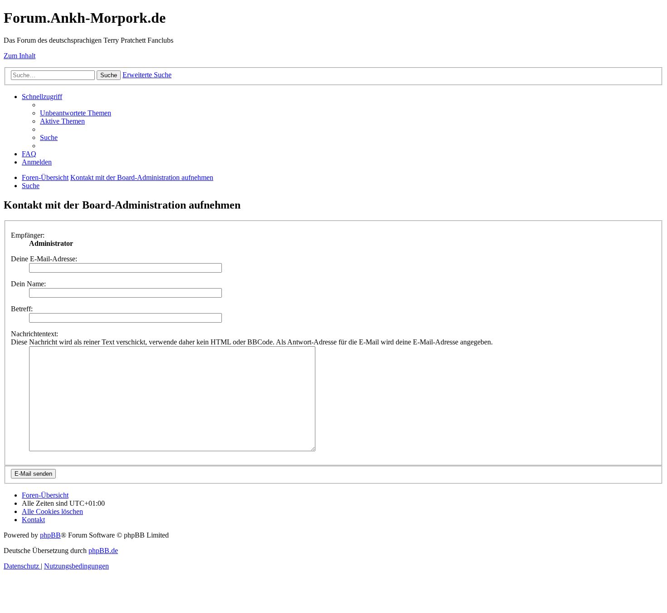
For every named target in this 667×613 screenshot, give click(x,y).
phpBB (50, 535)
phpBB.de (103, 550)
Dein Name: (28, 284)
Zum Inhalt (19, 56)
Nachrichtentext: (34, 334)
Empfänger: (27, 235)
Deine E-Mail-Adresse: (44, 259)
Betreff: (22, 309)
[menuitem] (75, 113)
